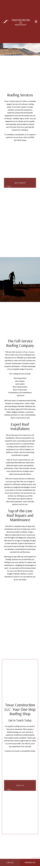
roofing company (27, 352)
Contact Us (20, 787)
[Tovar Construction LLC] (5, 21)
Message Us (30, 862)
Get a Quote (20, 182)
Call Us (10, 862)
